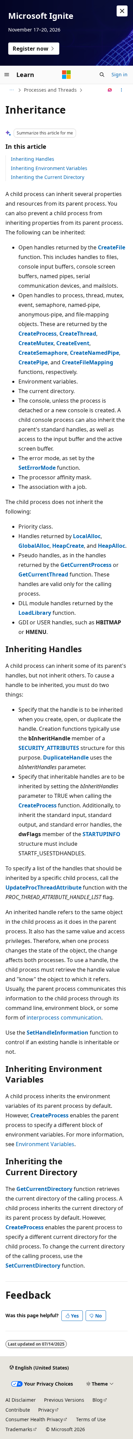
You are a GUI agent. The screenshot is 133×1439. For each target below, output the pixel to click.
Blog (97, 1400)
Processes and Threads (50, 90)
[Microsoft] (66, 74)
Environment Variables (45, 1144)
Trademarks (18, 1429)
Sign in (120, 74)
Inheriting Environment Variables (49, 168)
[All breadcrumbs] (11, 90)
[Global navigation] (7, 74)
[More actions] (122, 90)
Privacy (46, 1409)
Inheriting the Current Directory (47, 177)
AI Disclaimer (20, 1400)
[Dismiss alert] (122, 10)
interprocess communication (64, 1017)
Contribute (17, 1409)
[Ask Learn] (110, 90)
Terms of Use (91, 1419)
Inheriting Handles (32, 159)
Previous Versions (64, 1400)
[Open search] (102, 74)
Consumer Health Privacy (34, 1419)
